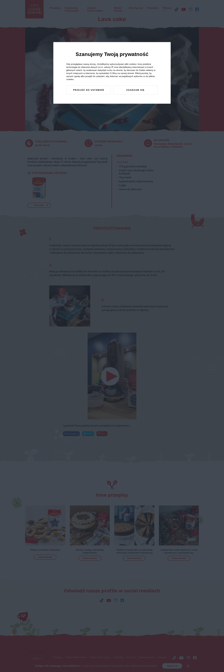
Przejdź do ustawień (88, 90)
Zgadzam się (135, 90)
